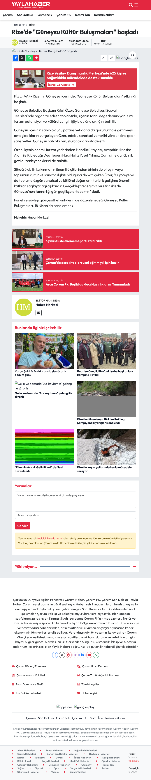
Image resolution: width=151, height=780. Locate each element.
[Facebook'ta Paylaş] (15, 58)
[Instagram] (76, 655)
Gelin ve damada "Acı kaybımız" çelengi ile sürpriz (43, 394)
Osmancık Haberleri (59, 764)
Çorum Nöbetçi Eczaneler (31, 666)
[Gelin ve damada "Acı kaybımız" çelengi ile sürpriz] (44, 385)
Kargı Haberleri (111, 757)
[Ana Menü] (136, 5)
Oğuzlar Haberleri (111, 761)
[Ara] (131, 5)
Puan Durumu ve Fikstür (30, 684)
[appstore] (64, 706)
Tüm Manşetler (90, 684)
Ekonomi (40, 757)
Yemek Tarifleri (77, 771)
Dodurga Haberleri (99, 753)
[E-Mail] (39, 313)
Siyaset (38, 768)
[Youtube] (89, 655)
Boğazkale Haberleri (85, 750)
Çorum (8, 15)
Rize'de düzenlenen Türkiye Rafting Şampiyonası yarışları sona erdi (100, 421)
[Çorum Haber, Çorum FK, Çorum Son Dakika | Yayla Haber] (31, 5)
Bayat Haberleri (54, 750)
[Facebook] (55, 655)
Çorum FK (64, 15)
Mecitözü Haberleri (79, 761)
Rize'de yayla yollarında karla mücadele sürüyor (104, 469)
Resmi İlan (82, 15)
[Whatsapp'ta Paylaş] (29, 58)
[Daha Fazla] (36, 58)
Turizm (105, 768)
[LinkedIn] (82, 655)
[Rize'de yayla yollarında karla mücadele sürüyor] (106, 447)
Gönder (22, 526)
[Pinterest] (69, 655)
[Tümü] (134, 566)
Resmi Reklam (104, 15)
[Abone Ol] (127, 57)
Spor (56, 768)
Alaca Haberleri (26, 750)
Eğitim (20, 757)
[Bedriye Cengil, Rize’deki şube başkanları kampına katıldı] (106, 350)
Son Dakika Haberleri (28, 693)
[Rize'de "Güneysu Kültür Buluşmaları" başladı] (76, 50)
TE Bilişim (134, 760)
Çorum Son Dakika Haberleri (62, 753)
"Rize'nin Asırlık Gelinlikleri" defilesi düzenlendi (39, 469)
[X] (62, 655)
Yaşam (55, 771)
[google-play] (84, 706)
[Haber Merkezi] (23, 307)
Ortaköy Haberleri (27, 764)
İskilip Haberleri (82, 757)
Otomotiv (86, 764)
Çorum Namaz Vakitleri (31, 675)
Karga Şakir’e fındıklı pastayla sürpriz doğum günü (40, 373)
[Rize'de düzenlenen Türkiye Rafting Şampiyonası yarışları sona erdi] (106, 398)
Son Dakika (25, 15)
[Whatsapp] (96, 655)
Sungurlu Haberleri (80, 768)
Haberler (18, 25)
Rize (32, 25)
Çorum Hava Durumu (95, 666)
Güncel (59, 757)
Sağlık (20, 768)
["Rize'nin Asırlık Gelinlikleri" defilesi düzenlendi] (44, 447)
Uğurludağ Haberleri (28, 771)
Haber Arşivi (89, 693)
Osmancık (45, 15)
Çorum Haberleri (26, 753)
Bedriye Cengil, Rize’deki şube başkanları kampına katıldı (105, 373)
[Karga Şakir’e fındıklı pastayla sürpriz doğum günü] (44, 350)
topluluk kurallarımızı (49, 538)
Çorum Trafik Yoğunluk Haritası (100, 675)
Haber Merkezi (47, 305)
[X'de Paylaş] (22, 58)
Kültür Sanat (24, 761)
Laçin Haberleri (50, 761)
